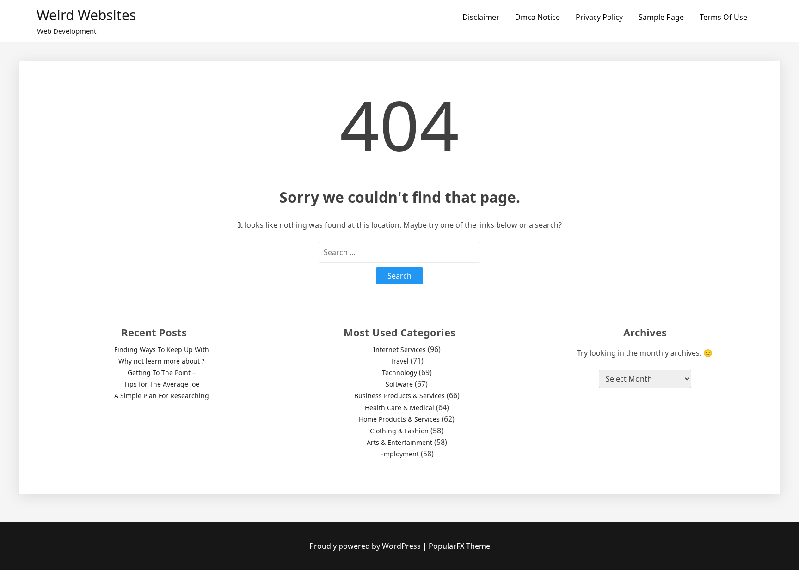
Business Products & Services (399, 395)
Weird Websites (86, 15)
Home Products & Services (399, 419)
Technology (399, 372)
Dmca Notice (537, 17)
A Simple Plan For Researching (161, 395)
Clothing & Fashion (399, 430)
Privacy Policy (599, 17)
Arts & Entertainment (399, 442)
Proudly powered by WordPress (366, 546)
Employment (399, 453)
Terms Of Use (723, 17)
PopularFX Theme (459, 546)
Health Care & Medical (399, 407)
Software (399, 384)
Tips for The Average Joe (161, 384)
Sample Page (661, 17)
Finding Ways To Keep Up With (161, 349)
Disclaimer (480, 17)
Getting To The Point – (162, 372)
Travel (399, 361)
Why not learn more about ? (161, 361)
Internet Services (399, 349)
